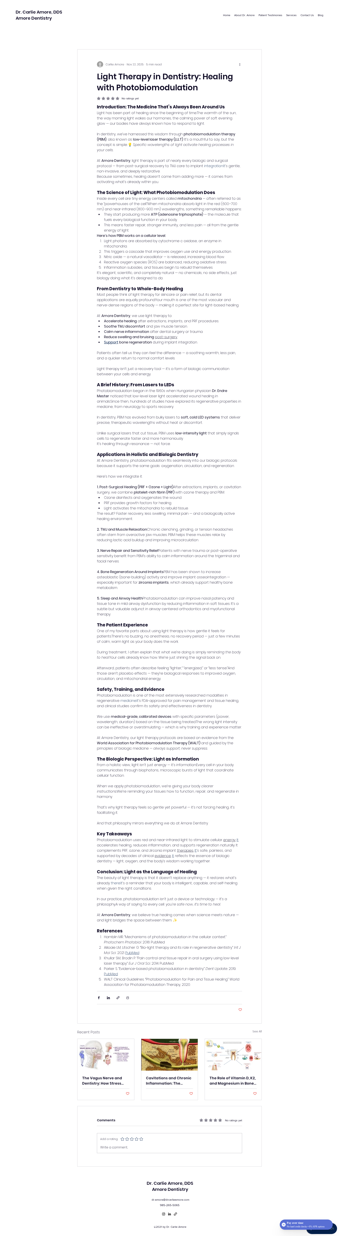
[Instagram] (164, 1214)
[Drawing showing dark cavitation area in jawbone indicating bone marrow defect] (169, 1055)
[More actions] (239, 64)
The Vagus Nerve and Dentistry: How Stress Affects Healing (102, 1081)
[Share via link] (118, 998)
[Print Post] (127, 998)
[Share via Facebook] (99, 998)
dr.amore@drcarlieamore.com (170, 1199)
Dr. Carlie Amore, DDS (39, 12)
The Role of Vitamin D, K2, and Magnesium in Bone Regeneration (233, 1081)
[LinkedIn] (169, 1214)
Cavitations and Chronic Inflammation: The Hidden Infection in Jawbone (168, 1081)
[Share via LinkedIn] (108, 998)
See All (257, 1031)
